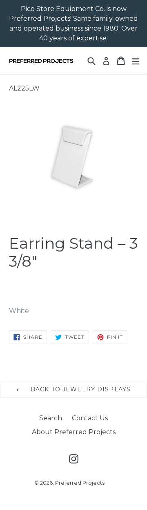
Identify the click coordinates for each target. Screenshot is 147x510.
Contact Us (90, 418)
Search (50, 418)
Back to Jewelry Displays (80, 389)
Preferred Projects (80, 482)
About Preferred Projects (74, 432)
